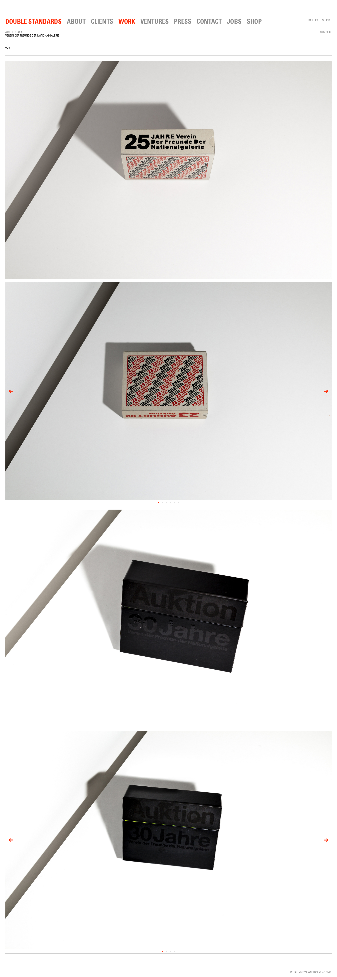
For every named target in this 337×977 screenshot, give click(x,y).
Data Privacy (325, 972)
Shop (254, 21)
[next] (326, 391)
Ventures (154, 21)
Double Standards (33, 21)
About (76, 21)
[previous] (11, 391)
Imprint (293, 972)
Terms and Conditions (308, 972)
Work (126, 21)
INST (329, 19)
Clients (102, 21)
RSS (310, 19)
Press (182, 21)
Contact (209, 21)
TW (322, 19)
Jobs (234, 21)
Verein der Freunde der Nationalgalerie (32, 35)
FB (316, 19)
